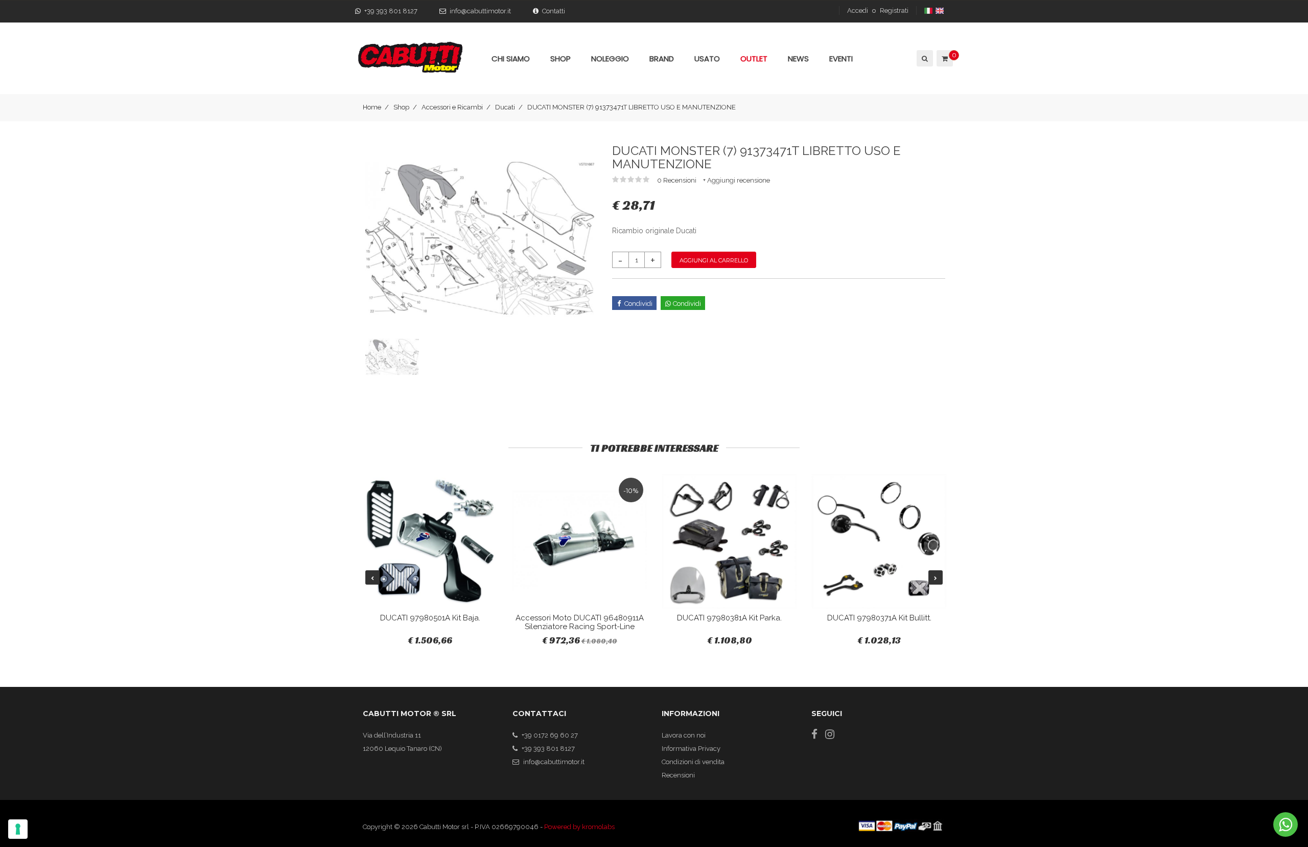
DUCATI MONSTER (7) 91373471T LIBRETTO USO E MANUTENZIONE (631, 107)
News (798, 58)
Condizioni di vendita (693, 762)
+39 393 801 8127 (390, 11)
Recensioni (678, 775)
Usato (707, 58)
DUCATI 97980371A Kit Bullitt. (879, 617)
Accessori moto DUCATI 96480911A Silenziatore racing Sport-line (580, 622)
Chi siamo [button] (511, 58)
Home (372, 107)
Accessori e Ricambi (452, 107)
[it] (929, 10)
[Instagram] (829, 734)
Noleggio (610, 58)
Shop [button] (560, 58)
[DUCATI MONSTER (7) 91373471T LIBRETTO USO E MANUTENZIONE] (479, 238)
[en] (940, 10)
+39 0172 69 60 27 (550, 735)
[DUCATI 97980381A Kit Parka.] (729, 541)
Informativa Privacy (691, 748)
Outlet (753, 58)
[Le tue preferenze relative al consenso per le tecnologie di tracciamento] (18, 829)
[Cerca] (924, 58)
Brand (661, 58)
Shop (401, 107)
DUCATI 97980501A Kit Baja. (430, 617)
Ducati (505, 107)
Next (935, 577)
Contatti (553, 11)
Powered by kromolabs (579, 827)
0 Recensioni (677, 180)
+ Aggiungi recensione (736, 180)
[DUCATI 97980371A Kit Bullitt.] (879, 541)
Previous (372, 577)
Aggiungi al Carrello (714, 260)
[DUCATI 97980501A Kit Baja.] (430, 541)
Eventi (841, 58)
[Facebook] (814, 734)
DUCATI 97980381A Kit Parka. (729, 617)
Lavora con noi (684, 735)
